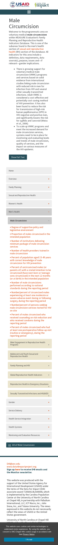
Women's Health (15, 203)
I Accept (29, 539)
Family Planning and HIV (20, 365)
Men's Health (14, 211)
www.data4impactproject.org (21, 466)
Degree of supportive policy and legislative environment (26, 229)
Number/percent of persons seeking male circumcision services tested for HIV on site (30, 307)
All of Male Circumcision (23, 445)
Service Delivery (15, 410)
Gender (12, 402)
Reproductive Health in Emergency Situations (29, 384)
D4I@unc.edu (13, 463)
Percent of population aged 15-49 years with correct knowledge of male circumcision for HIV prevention (30, 260)
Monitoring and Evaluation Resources (24, 435)
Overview (13, 179)
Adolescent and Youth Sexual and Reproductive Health (24, 355)
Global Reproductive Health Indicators (26, 375)
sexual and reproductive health (26, 50)
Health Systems (15, 427)
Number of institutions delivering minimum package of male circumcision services (29, 243)
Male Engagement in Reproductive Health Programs (27, 343)
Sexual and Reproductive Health (22, 195)
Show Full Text (18, 157)
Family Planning (15, 187)
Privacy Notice (28, 534)
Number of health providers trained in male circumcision (29, 252)
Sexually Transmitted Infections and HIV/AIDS (29, 393)
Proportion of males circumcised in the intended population (30, 235)
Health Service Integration (20, 418)
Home (11, 170)
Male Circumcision (18, 220)
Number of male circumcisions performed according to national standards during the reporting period (29, 285)
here (17, 469)
